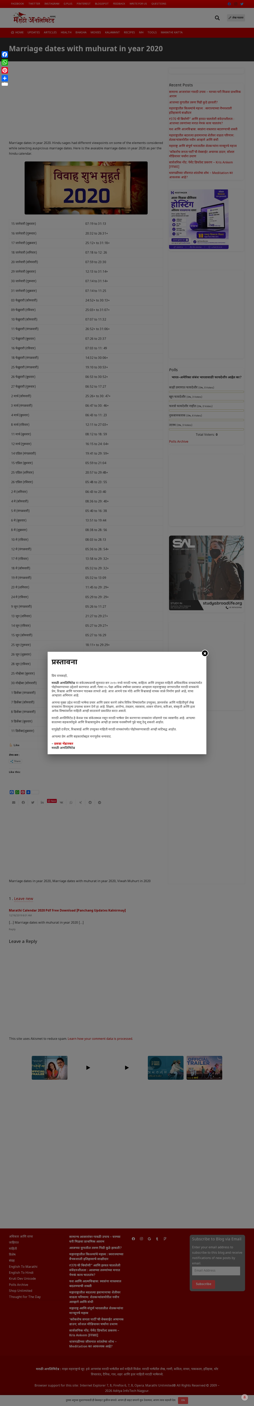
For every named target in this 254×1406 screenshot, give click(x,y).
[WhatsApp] (5, 62)
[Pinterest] (5, 70)
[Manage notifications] (244, 1397)
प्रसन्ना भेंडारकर (63, 744)
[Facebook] (5, 54)
